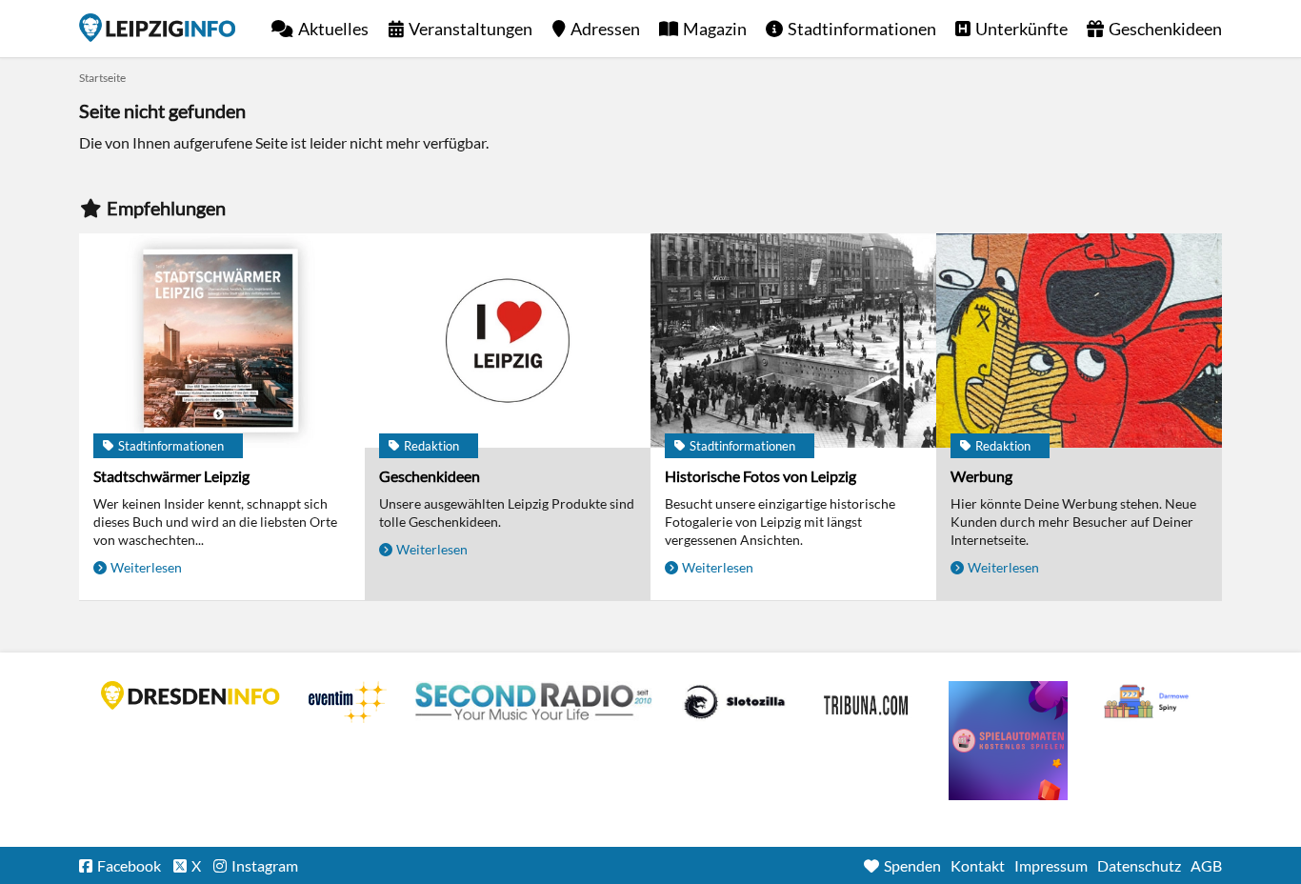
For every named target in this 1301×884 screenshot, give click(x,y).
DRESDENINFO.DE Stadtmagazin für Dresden (190, 695)
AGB (1206, 865)
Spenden (912, 865)
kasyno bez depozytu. (1148, 702)
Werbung (981, 476)
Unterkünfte (1021, 28)
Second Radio (534, 702)
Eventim (348, 702)
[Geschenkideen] (507, 340)
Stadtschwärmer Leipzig (171, 476)
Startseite (157, 27)
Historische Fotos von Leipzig (760, 476)
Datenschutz (1139, 865)
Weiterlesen (146, 567)
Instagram (264, 865)
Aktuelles (333, 28)
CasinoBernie (867, 702)
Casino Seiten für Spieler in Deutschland (734, 702)
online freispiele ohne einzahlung (1008, 740)
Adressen (605, 28)
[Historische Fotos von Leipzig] (793, 340)
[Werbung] (1079, 340)
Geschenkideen (1165, 28)
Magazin (715, 28)
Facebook (129, 865)
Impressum (1051, 865)
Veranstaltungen (470, 28)
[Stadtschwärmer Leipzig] (222, 340)
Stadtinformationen (862, 28)
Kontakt (978, 865)
